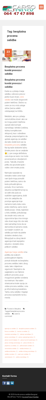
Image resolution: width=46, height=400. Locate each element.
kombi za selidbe (23, 331)
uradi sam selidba (24, 354)
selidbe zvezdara (11, 354)
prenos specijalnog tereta (27, 337)
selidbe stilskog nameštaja (27, 351)
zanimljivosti (10, 357)
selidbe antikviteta (11, 351)
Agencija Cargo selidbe (14, 252)
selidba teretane (25, 348)
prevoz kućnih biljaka (12, 340)
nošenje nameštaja (26, 334)
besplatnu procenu (12, 145)
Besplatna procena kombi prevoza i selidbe (15, 70)
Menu (41, 7)
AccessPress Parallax (30, 397)
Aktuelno (17, 309)
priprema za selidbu (12, 345)
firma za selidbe (10, 331)
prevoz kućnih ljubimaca (29, 340)
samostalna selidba (12, 348)
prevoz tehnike (28, 343)
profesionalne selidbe (27, 345)
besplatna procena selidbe (27, 328)
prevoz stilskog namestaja (13, 343)
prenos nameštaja (11, 337)
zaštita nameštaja (22, 357)
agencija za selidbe (11, 328)
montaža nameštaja (12, 334)
